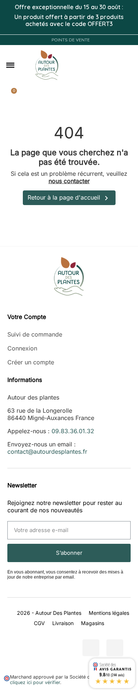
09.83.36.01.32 (73, 431)
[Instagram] (114, 647)
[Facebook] (90, 647)
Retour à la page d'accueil (69, 198)
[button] (10, 65)
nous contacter (69, 181)
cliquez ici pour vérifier (35, 682)
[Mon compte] (124, 65)
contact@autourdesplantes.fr (47, 451)
